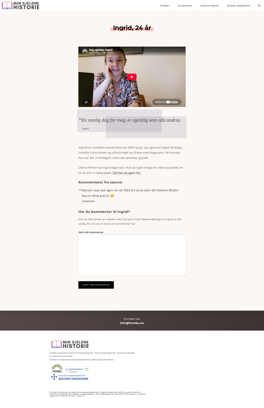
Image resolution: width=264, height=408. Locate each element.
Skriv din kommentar (90, 232)
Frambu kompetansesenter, (81, 353)
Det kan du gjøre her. (127, 173)
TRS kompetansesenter (105, 353)
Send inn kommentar (96, 285)
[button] (259, 5)
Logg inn (80, 396)
